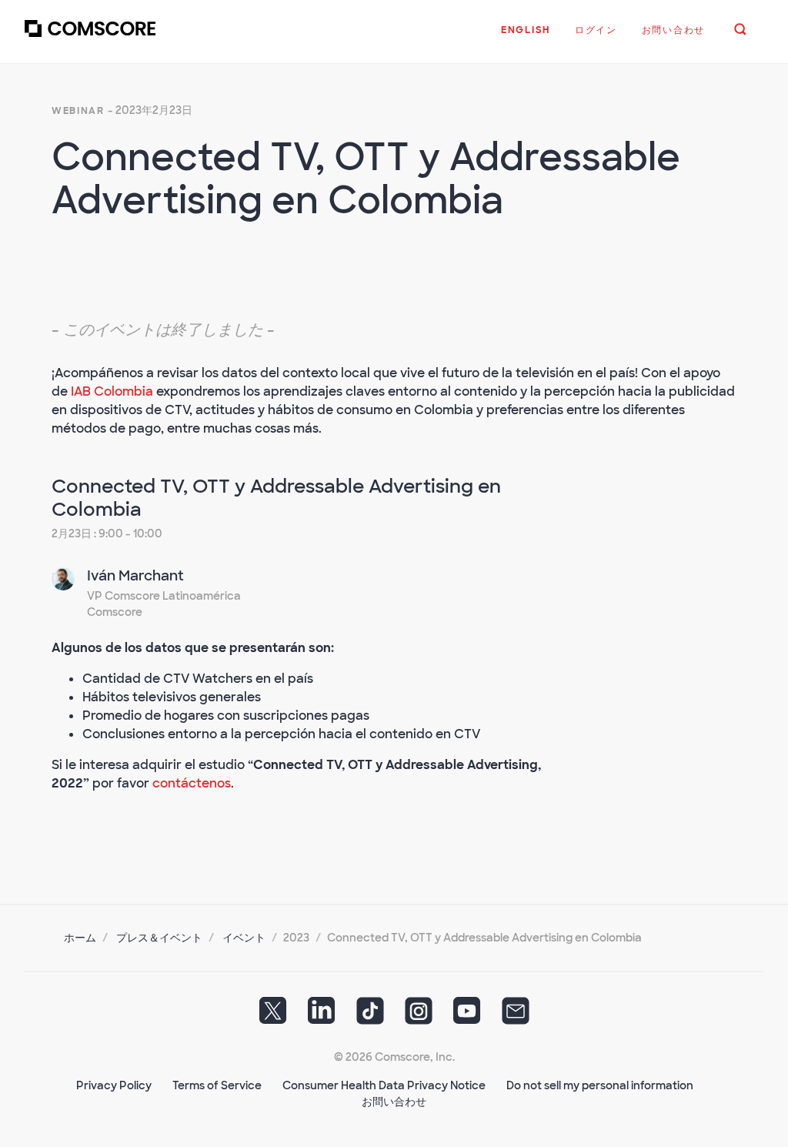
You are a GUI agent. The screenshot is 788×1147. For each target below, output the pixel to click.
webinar (78, 111)
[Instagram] (418, 1016)
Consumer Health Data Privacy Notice (384, 1085)
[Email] (515, 1016)
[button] (526, 38)
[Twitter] (273, 1016)
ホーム (80, 938)
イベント (243, 938)
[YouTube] (467, 1016)
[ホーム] (90, 37)
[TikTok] (370, 1016)
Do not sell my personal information (599, 1085)
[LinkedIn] (322, 1016)
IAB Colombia (112, 391)
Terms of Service (217, 1085)
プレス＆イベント (159, 938)
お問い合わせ (394, 1102)
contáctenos (191, 783)
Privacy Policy (114, 1085)
